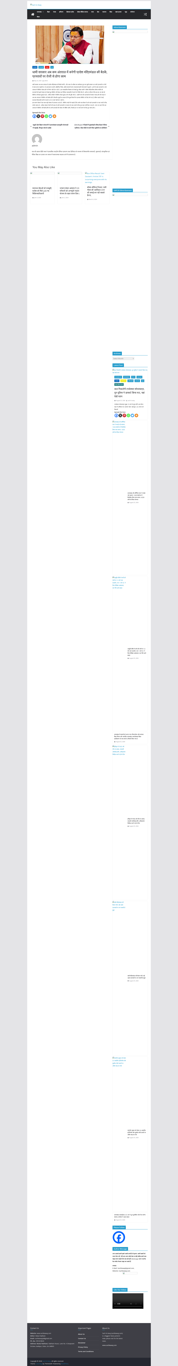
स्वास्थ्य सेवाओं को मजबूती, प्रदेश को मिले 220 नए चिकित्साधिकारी (42, 191)
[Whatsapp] (46, 116)
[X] (38, 116)
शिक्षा (111, 12)
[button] (43, 11)
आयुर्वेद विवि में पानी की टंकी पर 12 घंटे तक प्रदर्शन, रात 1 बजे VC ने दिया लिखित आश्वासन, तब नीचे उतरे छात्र (137, 652)
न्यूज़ (126, 12)
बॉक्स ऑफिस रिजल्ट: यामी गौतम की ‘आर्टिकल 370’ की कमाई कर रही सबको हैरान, (96, 191)
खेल (98, 12)
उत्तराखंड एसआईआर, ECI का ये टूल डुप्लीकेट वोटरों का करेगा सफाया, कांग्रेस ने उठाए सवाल (129, 1216)
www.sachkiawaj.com (109, 1345)
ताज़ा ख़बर (137, 381)
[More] (54, 116)
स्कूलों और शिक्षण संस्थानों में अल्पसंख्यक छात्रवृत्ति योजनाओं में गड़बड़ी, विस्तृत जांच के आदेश (50, 126)
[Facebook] (34, 116)
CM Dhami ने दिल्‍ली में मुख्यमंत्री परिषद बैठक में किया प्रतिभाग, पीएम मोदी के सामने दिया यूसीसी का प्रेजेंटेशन (90, 126)
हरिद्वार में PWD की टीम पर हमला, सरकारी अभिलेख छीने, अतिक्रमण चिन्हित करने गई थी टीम (136, 821)
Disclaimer (81, 1343)
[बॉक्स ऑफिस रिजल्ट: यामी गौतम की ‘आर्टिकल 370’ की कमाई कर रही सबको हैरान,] (97, 173)
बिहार (48, 12)
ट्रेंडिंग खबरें (130, 381)
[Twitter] (50, 116)
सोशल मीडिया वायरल (82, 12)
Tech (133, 377)
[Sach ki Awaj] (32, 14)
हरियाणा (61, 12)
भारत (92, 12)
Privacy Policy (83, 1347)
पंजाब (54, 12)
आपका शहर (139, 377)
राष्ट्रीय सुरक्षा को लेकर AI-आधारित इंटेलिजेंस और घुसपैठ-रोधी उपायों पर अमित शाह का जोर (137, 1132)
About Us (81, 1334)
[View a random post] (145, 14)
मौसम (38, 17)
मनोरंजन (132, 12)
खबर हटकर (118, 12)
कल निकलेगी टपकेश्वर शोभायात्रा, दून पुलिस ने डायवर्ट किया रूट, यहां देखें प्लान (129, 392)
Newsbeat (126, 377)
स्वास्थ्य (104, 12)
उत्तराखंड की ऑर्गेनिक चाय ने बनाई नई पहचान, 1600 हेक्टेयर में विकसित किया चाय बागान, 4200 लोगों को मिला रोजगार (136, 496)
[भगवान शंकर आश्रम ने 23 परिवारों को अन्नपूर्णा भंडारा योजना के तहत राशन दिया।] (70, 173)
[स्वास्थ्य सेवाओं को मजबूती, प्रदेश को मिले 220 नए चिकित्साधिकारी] (42, 173)
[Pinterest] (42, 116)
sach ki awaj (131, 400)
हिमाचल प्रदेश (70, 12)
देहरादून (47, 67)
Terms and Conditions (86, 1351)
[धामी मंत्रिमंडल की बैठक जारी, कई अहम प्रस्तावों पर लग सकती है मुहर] (119, 978)
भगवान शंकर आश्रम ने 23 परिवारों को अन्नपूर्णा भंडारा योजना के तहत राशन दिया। (70, 191)
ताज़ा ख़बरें (41, 67)
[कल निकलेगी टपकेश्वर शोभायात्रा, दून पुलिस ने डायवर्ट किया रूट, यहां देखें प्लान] (130, 371)
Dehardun (118, 377)
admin (46, 81)
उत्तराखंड (39, 12)
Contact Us (82, 1338)
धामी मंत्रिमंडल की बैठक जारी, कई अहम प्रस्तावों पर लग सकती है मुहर (137, 977)
